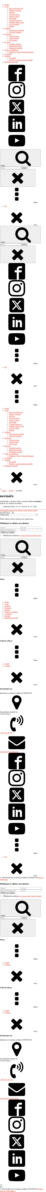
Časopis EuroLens (15, 424)
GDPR (6, 664)
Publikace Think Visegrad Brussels (21, 456)
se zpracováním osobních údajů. (30, 535)
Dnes (11, 510)
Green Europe (14, 442)
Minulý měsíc (32, 510)
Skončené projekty (15, 450)
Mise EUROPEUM (16, 412)
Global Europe (14, 440)
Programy (7, 438)
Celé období (4, 510)
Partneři (11, 430)
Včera (15, 510)
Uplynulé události (15, 436)
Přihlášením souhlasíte (22, 535)
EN (5, 206)
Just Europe (13, 444)
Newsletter (13, 422)
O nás (6, 410)
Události (7, 432)
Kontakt (7, 460)
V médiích (8, 458)
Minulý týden (22, 510)
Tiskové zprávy (14, 420)
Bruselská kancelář (11, 466)
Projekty (7, 446)
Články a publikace (11, 454)
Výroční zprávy (14, 418)
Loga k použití (14, 428)
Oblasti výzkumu (15, 414)
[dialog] (23, 113)
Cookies (7, 666)
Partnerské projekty (16, 452)
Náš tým (12, 416)
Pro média (12, 462)
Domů (6, 408)
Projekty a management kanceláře (21, 464)
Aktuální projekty (15, 448)
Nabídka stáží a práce (16, 426)
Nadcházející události (16, 434)
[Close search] (17, 178)
